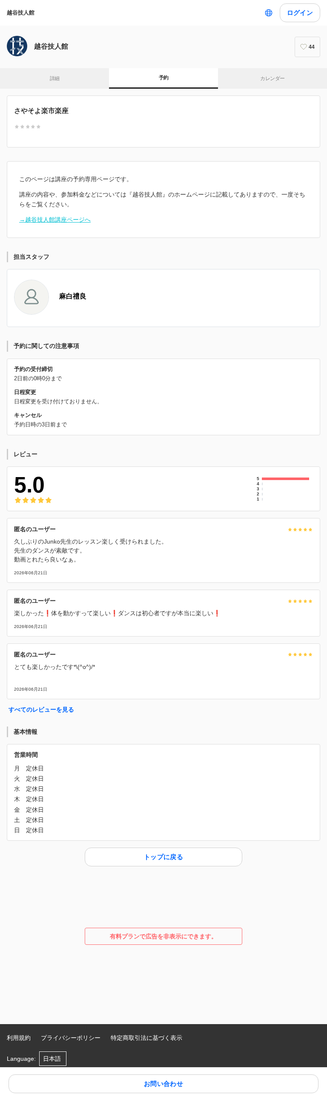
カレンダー (272, 78)
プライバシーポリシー (70, 1037)
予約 (164, 78)
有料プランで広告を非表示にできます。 (163, 936)
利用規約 (19, 1037)
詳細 (55, 78)
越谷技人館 (20, 12)
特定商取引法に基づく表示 (146, 1037)
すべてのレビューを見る (41, 709)
